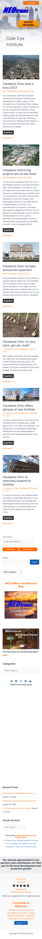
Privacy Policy (21, 889)
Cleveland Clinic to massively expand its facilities (17, 480)
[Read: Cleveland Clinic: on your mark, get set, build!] (21, 325)
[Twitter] (17, 886)
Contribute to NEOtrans (21, 904)
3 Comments (8, 413)
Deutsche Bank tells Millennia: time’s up (19, 793)
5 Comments (8, 349)
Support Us (21, 923)
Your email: (7, 537)
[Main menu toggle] (36, 10)
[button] (31, 3)
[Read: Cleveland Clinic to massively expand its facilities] (21, 464)
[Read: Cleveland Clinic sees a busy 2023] (21, 67)
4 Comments (8, 488)
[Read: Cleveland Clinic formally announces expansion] (21, 252)
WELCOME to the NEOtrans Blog (21, 585)
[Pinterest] (28, 886)
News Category (9, 572)
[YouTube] (24, 886)
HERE (5, 655)
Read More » (8, 138)
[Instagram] (21, 886)
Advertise (21, 882)
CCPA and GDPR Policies (21, 892)
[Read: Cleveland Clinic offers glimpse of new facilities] (21, 394)
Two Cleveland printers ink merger (17, 808)
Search (5, 558)
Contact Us (21, 879)
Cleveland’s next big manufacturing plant (19, 801)
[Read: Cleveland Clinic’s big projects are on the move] (21, 155)
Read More (8, 132)
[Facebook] (14, 886)
